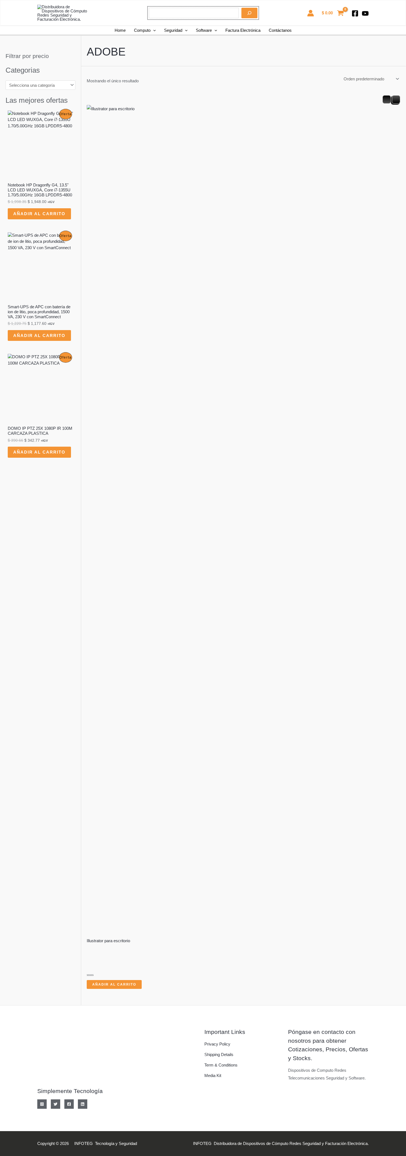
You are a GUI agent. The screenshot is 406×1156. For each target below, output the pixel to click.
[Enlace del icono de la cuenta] (310, 13)
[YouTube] (365, 13)
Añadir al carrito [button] (114, 984)
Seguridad (173, 30)
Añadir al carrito (39, 213)
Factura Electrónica (242, 30)
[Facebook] (355, 13)
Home (120, 30)
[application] (153, 30)
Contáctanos (280, 30)
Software (204, 30)
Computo (142, 30)
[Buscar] (249, 13)
